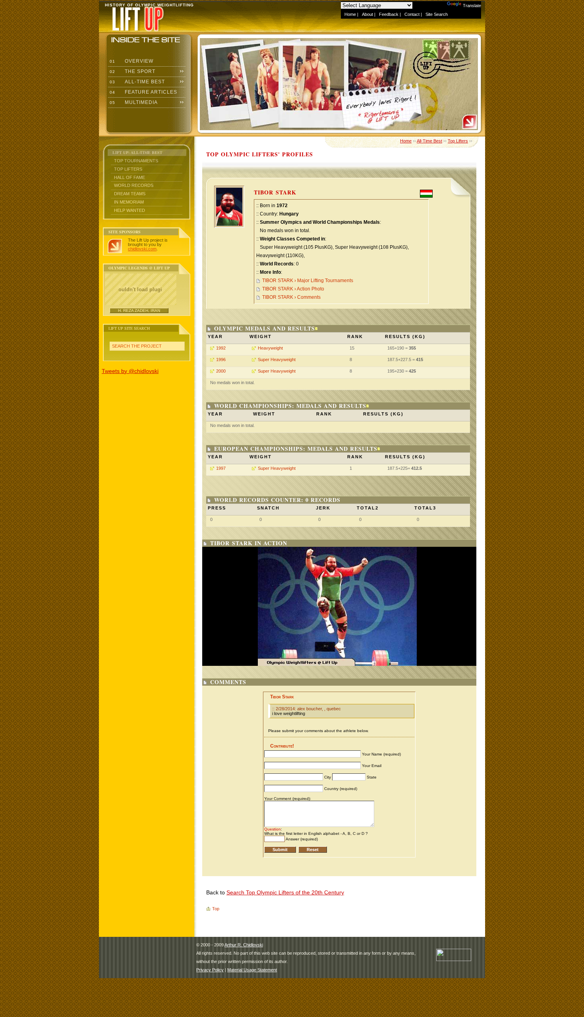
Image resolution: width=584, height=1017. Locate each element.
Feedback (388, 14)
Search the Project (137, 346)
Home (350, 14)
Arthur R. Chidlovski (243, 944)
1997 (221, 468)
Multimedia (133, 102)
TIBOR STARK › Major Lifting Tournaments (307, 280)
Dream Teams (129, 193)
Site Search (436, 14)
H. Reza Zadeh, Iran (139, 310)
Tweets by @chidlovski (130, 371)
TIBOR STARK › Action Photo (293, 289)
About (367, 14)
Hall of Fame (129, 177)
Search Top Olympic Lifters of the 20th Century (285, 892)
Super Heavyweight (277, 359)
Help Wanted (129, 210)
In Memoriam (129, 202)
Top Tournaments (136, 160)
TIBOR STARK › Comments (291, 297)
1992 (221, 348)
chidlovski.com (142, 248)
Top (215, 908)
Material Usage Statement (252, 969)
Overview (130, 61)
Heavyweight (270, 348)
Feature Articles (142, 92)
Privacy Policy (210, 969)
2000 (221, 371)
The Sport (131, 71)
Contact (412, 14)
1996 (221, 359)
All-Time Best (136, 82)
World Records (133, 185)
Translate (472, 5)
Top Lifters (128, 169)
